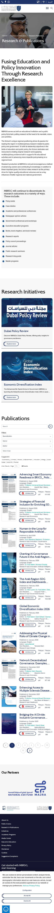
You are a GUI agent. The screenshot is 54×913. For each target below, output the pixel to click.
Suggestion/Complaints (10, 856)
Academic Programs (9, 835)
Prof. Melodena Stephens (33, 539)
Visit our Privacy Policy (31, 886)
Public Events (6, 824)
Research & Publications (10, 827)
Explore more (11, 344)
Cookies (4, 853)
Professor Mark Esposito (33, 671)
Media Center (6, 838)
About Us (5, 820)
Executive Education (9, 842)
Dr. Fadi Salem (30, 564)
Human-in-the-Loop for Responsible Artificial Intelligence (33, 530)
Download (29, 493)
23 (23, 750)
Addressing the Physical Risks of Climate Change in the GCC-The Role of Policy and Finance (35, 635)
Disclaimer (5, 849)
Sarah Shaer (40, 725)
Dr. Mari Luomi (30, 590)
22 (47, 745)
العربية (50, 2)
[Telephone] (2, 2)
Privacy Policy (6, 845)
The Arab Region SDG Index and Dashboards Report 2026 (33, 581)
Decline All (27, 901)
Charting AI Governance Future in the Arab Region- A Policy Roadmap (35, 555)
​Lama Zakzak (29, 644)
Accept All (27, 896)
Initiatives (5, 831)
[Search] (51, 8)
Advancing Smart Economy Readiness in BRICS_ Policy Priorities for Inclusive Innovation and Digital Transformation (36, 476)
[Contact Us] (5, 2)
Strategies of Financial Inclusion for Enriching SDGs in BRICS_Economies (36, 503)
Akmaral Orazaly (41, 564)
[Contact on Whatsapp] (9, 2)
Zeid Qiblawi (40, 617)
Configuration (27, 890)
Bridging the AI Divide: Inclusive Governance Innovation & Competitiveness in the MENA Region (33, 716)
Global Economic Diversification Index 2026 (35, 608)
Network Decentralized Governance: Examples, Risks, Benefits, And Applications (33, 662)
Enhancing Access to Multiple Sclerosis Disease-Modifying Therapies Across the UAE (36, 689)
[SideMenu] (47, 8)
